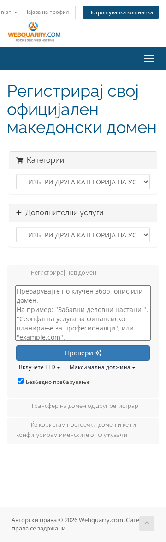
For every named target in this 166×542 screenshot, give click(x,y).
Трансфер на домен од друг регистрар (84, 406)
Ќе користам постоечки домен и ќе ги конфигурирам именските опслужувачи (76, 430)
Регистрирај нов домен (63, 273)
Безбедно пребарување (58, 382)
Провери (80, 352)
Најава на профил (46, 11)
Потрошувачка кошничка (121, 12)
